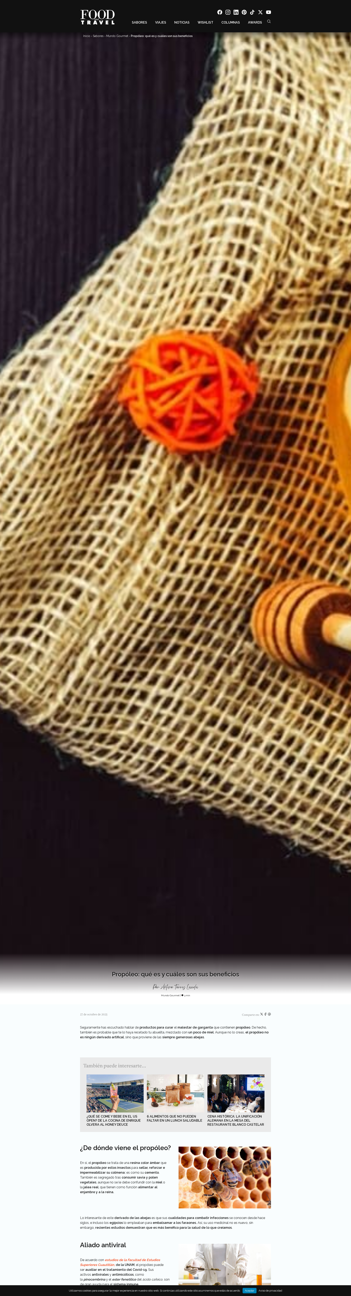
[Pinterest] (244, 13)
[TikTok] (252, 13)
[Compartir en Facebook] (266, 1015)
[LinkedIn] (236, 13)
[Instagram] (227, 13)
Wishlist (205, 22)
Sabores (139, 22)
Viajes (160, 22)
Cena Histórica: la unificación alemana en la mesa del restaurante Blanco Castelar (235, 1121)
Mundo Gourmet (117, 36)
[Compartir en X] (262, 1015)
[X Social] (260, 13)
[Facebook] (219, 13)
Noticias (182, 22)
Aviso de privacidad (270, 1290)
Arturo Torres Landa (179, 987)
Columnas (230, 22)
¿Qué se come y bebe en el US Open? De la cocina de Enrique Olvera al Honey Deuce (114, 1121)
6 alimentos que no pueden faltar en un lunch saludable (174, 1118)
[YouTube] (268, 13)
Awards (255, 22)
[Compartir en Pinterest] (269, 1015)
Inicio (86, 36)
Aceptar (249, 1290)
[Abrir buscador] (269, 21)
